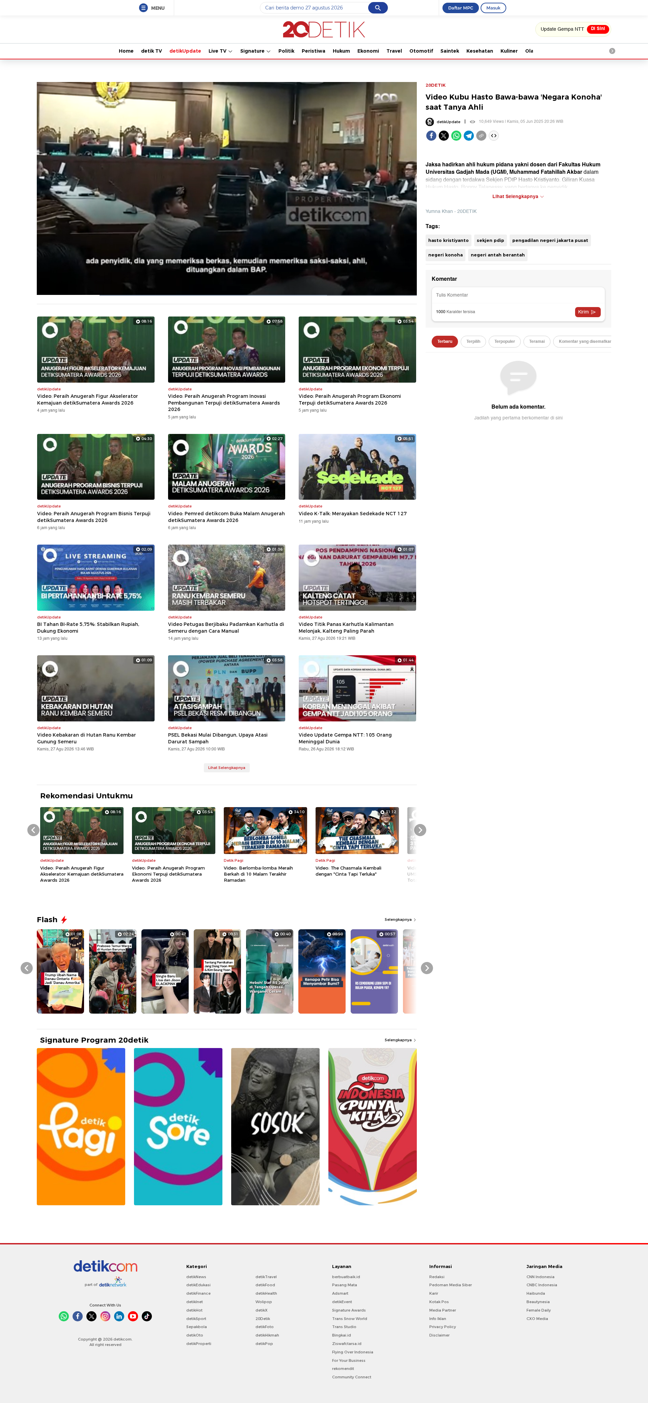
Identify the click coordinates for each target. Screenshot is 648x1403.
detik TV (151, 51)
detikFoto (264, 1326)
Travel (394, 51)
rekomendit (343, 1368)
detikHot (194, 1310)
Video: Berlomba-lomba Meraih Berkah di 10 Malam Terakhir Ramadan (258, 874)
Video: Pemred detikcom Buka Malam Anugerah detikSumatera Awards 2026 (226, 517)
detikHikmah (267, 1335)
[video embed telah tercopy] (494, 136)
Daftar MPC (460, 7)
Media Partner (442, 1310)
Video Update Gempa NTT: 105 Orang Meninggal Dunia (345, 738)
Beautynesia (538, 1301)
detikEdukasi (198, 1285)
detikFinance (198, 1293)
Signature (253, 51)
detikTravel (266, 1276)
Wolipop (263, 1301)
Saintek (449, 51)
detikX (261, 1310)
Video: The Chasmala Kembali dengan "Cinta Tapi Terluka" (348, 871)
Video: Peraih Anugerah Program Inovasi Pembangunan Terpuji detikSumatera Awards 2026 (224, 402)
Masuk (493, 7)
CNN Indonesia (540, 1276)
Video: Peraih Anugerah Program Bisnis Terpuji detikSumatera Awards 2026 (94, 517)
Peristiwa (313, 51)
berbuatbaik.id (346, 1276)
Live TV (218, 51)
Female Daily (538, 1310)
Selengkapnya (399, 919)
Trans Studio (344, 1326)
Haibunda (535, 1293)
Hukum (341, 51)
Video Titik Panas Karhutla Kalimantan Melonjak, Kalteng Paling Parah (346, 628)
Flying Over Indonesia (352, 1352)
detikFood (265, 1285)
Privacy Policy (442, 1326)
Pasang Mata (344, 1285)
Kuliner (509, 51)
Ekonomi (368, 51)
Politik (286, 51)
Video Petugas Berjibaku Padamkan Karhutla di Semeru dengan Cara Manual (226, 628)
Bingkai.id (341, 1335)
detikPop (264, 1343)
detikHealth (266, 1293)
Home (126, 51)
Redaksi (436, 1276)
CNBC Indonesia (541, 1285)
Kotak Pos (439, 1301)
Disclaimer (439, 1335)
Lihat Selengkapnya (226, 767)
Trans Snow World (349, 1318)
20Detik (262, 1318)
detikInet (194, 1301)
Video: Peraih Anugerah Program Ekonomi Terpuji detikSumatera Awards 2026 (350, 399)
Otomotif (421, 51)
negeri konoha (445, 254)
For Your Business (349, 1360)
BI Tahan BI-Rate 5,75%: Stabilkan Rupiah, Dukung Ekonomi (88, 628)
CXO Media (537, 1318)
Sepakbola (196, 1326)
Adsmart (340, 1293)
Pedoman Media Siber (450, 1285)
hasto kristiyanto (448, 240)
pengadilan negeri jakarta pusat (550, 240)
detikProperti (198, 1343)
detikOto (194, 1335)
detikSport (196, 1318)
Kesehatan (479, 51)
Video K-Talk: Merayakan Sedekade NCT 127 (353, 513)
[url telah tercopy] (481, 136)
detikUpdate (185, 51)
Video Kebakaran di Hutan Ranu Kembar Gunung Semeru (86, 738)
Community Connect (351, 1377)
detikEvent (342, 1301)
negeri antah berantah (498, 254)
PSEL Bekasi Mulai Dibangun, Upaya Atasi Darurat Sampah (218, 738)
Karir (433, 1293)
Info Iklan (437, 1318)
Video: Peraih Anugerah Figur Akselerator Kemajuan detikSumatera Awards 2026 (87, 399)
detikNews (196, 1276)
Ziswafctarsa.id (346, 1343)
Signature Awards (349, 1310)
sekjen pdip (490, 240)
